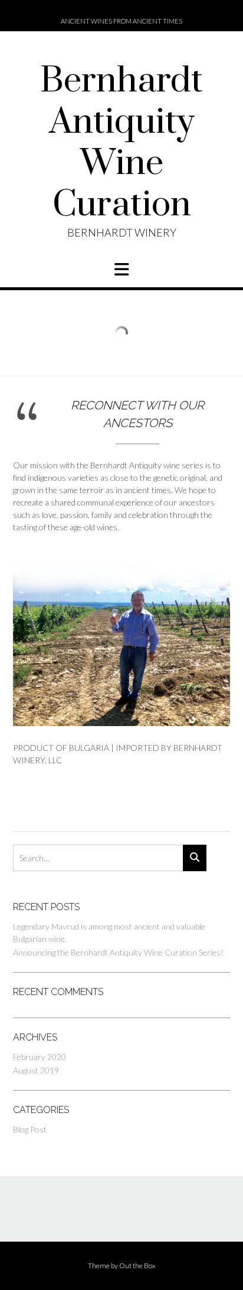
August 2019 (36, 1070)
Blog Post (30, 1129)
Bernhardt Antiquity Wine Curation (121, 143)
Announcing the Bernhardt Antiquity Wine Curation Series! (118, 952)
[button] (121, 269)
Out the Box (137, 1265)
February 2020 (39, 1057)
